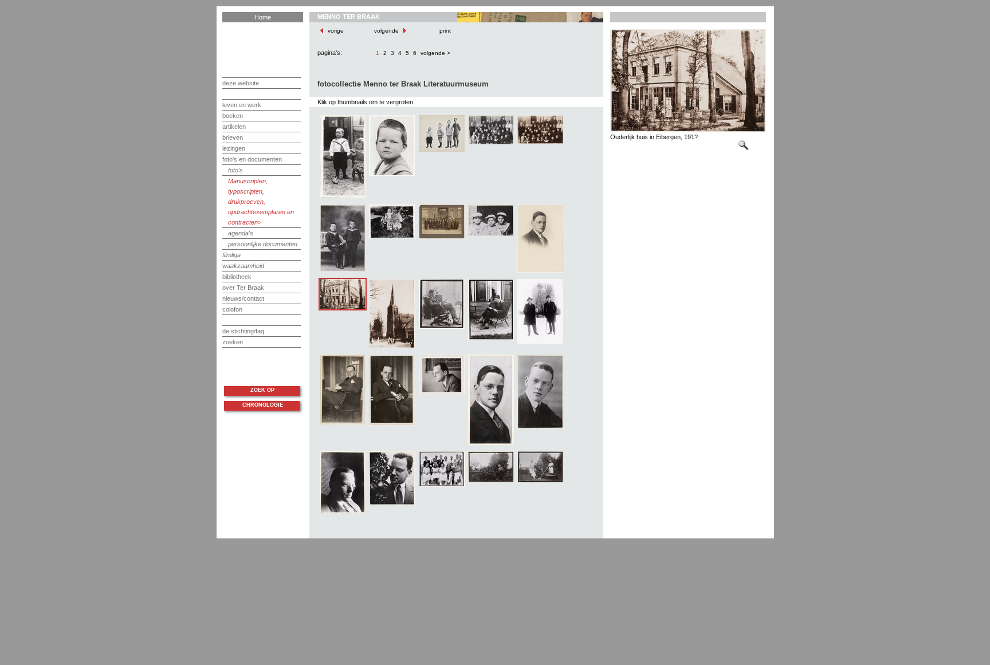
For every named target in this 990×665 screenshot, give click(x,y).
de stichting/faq (243, 331)
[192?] (442, 327)
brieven (232, 137)
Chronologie (262, 405)
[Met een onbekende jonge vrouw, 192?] (491, 481)
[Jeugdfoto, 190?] (392, 174)
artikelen (234, 126)
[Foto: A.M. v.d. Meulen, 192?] (442, 394)
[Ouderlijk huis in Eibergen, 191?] (343, 308)
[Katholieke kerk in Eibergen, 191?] (392, 347)
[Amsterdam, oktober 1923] (491, 443)
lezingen (233, 148)
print (444, 30)
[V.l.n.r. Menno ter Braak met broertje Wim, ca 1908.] (343, 270)
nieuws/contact (243, 298)
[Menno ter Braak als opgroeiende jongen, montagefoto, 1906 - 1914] (442, 150)
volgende (387, 30)
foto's (235, 170)
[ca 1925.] (540, 427)
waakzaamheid (243, 265)
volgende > (435, 53)
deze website (240, 83)
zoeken (232, 342)
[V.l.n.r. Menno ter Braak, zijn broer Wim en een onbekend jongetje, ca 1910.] (491, 234)
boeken (232, 115)
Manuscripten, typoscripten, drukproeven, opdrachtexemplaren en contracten (261, 202)
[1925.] (540, 271)
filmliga (231, 254)
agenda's (240, 233)
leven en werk (241, 104)
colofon (232, 309)
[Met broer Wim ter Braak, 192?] (540, 342)
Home (262, 17)
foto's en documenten (252, 159)
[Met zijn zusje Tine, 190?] (343, 197)
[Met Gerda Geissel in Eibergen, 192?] (491, 339)
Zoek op (262, 390)
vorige (335, 30)
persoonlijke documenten (262, 244)
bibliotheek (237, 276)
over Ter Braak (243, 287)
